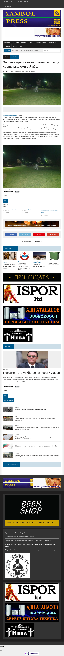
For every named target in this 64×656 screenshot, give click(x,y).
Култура (13, 1)
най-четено (8, 346)
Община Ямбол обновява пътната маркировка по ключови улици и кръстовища (27, 540)
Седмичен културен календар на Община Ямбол (9, 266)
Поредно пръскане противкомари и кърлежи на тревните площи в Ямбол (49, 210)
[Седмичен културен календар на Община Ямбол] (9, 259)
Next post (37, 241)
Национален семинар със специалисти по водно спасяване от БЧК (24, 266)
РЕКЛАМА (54, 643)
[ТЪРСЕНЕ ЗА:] (51, 50)
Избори (24, 4)
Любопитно (7, 6)
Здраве (26, 1)
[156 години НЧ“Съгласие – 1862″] (39, 259)
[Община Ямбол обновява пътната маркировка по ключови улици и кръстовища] (8, 420)
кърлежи (27, 71)
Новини (6, 1)
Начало (41, 643)
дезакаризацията (19, 71)
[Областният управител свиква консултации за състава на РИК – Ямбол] (8, 448)
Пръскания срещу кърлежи (29, 209)
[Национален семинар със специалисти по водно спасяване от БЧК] (24, 259)
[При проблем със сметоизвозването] (54, 259)
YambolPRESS (13, 115)
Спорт (20, 1)
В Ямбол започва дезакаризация (11, 209)
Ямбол (33, 71)
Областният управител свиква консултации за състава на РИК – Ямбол (37, 446)
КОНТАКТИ (47, 643)
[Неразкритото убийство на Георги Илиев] (32, 367)
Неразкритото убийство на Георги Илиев (31, 372)
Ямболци (17, 4)
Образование (8, 4)
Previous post (27, 241)
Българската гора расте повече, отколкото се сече (30, 409)
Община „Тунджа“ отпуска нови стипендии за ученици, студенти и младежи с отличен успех (31, 550)
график (12, 71)
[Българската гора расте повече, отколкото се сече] (8, 411)
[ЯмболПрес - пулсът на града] (32, 18)
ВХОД (59, 643)
